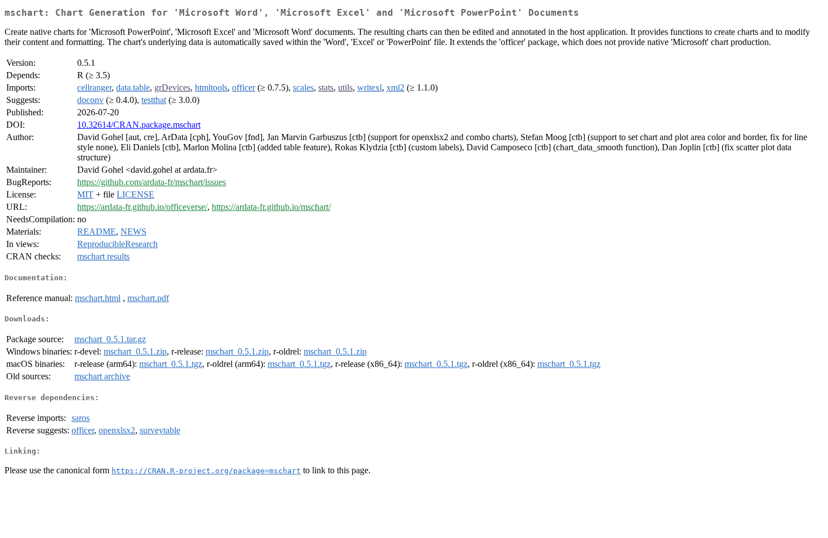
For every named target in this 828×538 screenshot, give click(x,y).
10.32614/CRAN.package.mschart (139, 124)
